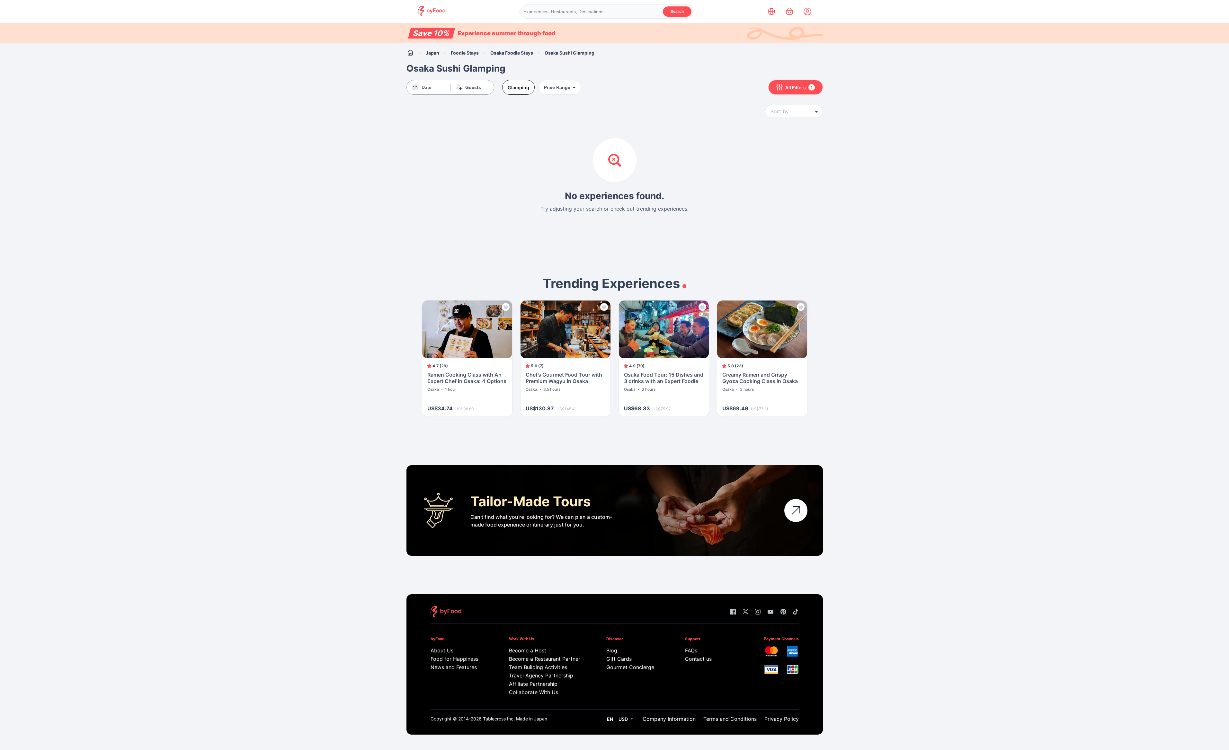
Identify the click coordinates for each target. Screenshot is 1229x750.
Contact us (698, 659)
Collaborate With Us (533, 692)
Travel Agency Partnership (541, 675)
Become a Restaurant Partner (544, 659)
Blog (611, 650)
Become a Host (527, 650)
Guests (473, 87)
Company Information (669, 719)
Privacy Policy (781, 719)
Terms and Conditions (730, 719)
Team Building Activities (538, 667)
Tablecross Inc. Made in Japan (515, 718)
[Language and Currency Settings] (771, 11)
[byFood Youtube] (770, 612)
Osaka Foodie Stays (511, 53)
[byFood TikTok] (795, 612)
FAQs (691, 650)
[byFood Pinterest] (783, 612)
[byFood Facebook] (733, 612)
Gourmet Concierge (630, 667)
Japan (432, 53)
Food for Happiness (454, 659)
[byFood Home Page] (431, 14)
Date (427, 87)
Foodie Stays (465, 53)
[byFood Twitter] (745, 612)
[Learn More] (795, 510)
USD (623, 719)
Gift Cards (619, 659)
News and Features (454, 667)
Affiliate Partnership (533, 684)
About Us (442, 650)
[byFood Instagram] (757, 612)
